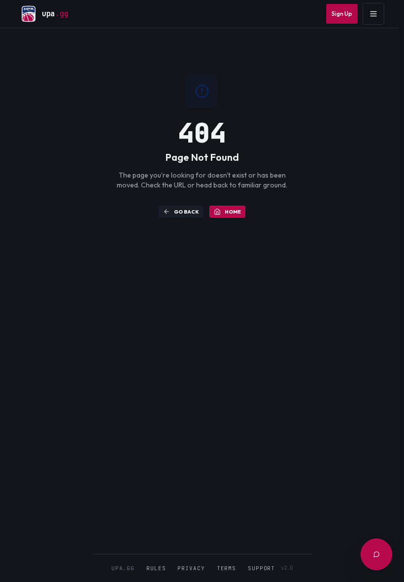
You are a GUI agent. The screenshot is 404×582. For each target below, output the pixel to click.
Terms (226, 568)
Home (233, 212)
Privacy (190, 568)
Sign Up (342, 13)
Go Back (186, 212)
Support (261, 568)
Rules (156, 568)
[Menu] (373, 14)
